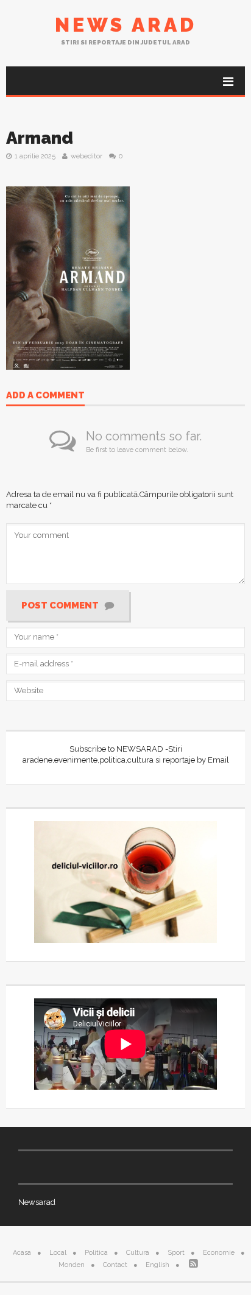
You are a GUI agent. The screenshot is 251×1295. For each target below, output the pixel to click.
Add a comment (45, 396)
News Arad (126, 24)
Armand (39, 138)
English (157, 1265)
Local (57, 1253)
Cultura (137, 1253)
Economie (219, 1253)
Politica (96, 1253)
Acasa (22, 1253)
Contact (115, 1265)
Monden (71, 1265)
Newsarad (36, 1202)
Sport (176, 1253)
